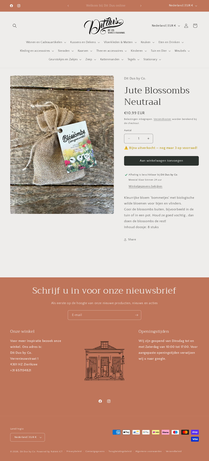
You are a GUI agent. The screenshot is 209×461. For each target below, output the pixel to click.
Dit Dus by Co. (28, 451)
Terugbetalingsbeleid (120, 451)
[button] (14, 25)
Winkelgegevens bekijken (145, 186)
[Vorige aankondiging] (68, 6)
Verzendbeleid (174, 451)
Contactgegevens (95, 451)
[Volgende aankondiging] (140, 6)
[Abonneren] (136, 315)
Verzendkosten (162, 119)
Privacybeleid (74, 451)
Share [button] (132, 239)
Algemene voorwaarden (149, 451)
